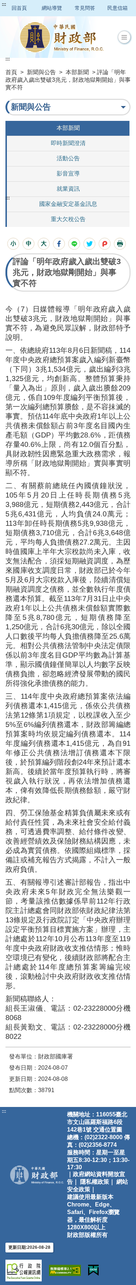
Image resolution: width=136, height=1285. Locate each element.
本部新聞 (77, 72)
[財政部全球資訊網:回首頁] (62, 37)
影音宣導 (68, 173)
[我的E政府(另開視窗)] (93, 1270)
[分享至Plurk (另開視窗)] (105, 244)
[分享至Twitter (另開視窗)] (89, 244)
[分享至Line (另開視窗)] (74, 244)
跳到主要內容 (19, 4)
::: (4, 4)
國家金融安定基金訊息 (68, 204)
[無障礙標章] (65, 1270)
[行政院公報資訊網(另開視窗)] (23, 1270)
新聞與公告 (41, 72)
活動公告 (68, 158)
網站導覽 (52, 8)
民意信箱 (117, 8)
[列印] (120, 244)
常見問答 (85, 8)
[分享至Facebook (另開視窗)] (59, 244)
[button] (124, 37)
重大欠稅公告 (68, 219)
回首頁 (19, 8)
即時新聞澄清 (68, 143)
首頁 (11, 72)
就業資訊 (68, 189)
